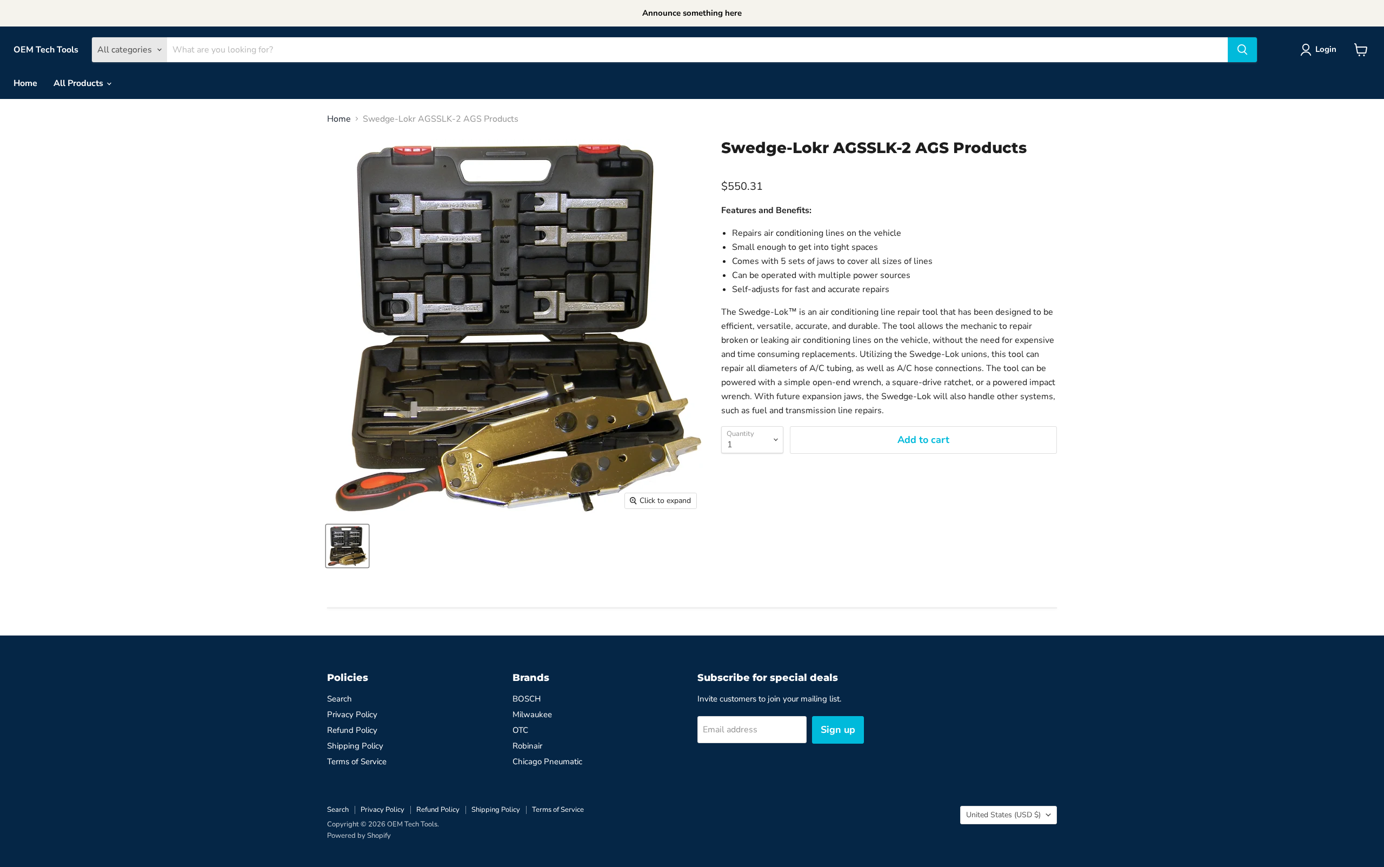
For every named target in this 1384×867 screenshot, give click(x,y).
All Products (79, 83)
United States (1003, 815)
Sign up (838, 729)
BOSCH (527, 698)
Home (25, 83)
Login (1325, 49)
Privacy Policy (352, 714)
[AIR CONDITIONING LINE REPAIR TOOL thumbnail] (347, 546)
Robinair (527, 745)
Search (339, 698)
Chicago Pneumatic (547, 761)
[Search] (1242, 49)
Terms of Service (357, 761)
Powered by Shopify (359, 835)
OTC (520, 730)
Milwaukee (532, 714)
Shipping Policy (355, 745)
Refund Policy (352, 730)
